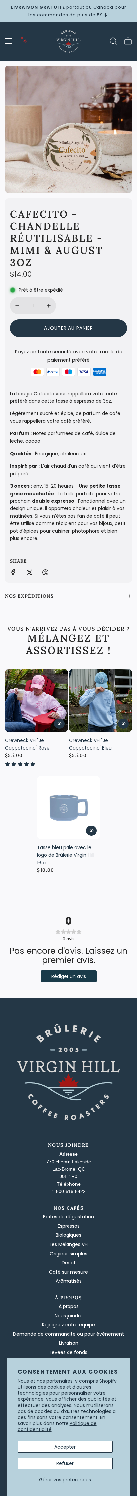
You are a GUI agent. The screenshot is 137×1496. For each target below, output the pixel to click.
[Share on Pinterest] (45, 573)
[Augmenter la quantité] (48, 305)
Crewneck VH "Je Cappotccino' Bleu (90, 744)
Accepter (65, 1446)
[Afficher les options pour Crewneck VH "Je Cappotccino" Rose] (59, 724)
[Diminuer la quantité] (17, 305)
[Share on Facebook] (13, 573)
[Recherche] (113, 41)
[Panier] (128, 41)
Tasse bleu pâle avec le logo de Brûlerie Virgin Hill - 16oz (67, 855)
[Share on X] (29, 573)
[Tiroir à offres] (24, 40)
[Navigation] (8, 41)
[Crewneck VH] (36, 700)
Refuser (65, 1463)
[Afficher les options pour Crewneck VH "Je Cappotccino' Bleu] (123, 724)
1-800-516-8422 (69, 1191)
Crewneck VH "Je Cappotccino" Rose (27, 744)
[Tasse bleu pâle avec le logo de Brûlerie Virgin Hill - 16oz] (68, 807)
